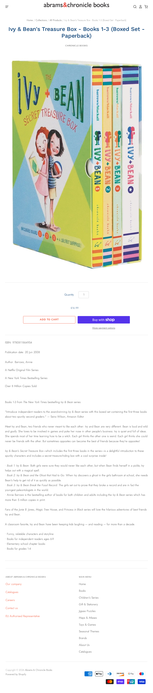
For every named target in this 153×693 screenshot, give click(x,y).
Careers (10, 600)
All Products (56, 20)
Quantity (69, 295)
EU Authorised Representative (23, 616)
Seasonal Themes (89, 631)
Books (82, 591)
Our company (14, 584)
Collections (41, 20)
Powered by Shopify (16, 674)
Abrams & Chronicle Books (38, 670)
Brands (83, 638)
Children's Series (89, 598)
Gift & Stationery (88, 604)
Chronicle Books (76, 45)
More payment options (103, 328)
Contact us (12, 608)
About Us (84, 645)
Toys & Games (87, 625)
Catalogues (12, 592)
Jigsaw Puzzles (87, 611)
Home (30, 20)
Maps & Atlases (88, 618)
